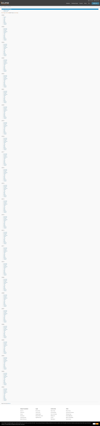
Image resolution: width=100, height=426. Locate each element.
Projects (81, 3)
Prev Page (8, 12)
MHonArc (9, 403)
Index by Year (6, 11)
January (5, 24)
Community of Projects (70, 412)
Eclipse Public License (39, 415)
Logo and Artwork (23, 417)
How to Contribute (54, 414)
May (4, 20)
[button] (89, 3)
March (5, 22)
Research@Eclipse (69, 415)
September (5, 31)
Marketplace (53, 419)
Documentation (53, 412)
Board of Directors (23, 419)
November (5, 29)
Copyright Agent (38, 414)
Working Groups (75, 3)
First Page (3, 12)
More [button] (85, 3)
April (4, 21)
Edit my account (91, 0)
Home (1, 6)
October (5, 30)
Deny (94, 423)
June (4, 19)
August (5, 32)
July (4, 33)
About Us (21, 410)
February (5, 23)
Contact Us (22, 412)
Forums (52, 417)
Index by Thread (6, 10)
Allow (97, 423)
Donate (96, 3)
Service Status (68, 419)
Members (68, 3)
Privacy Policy (38, 410)
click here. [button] (23, 424)
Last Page (16, 12)
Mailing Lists (9, 6)
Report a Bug (53, 410)
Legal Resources (38, 417)
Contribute (4, 6)
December (5, 28)
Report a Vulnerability (69, 417)
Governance (22, 415)
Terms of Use (38, 412)
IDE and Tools (68, 410)
